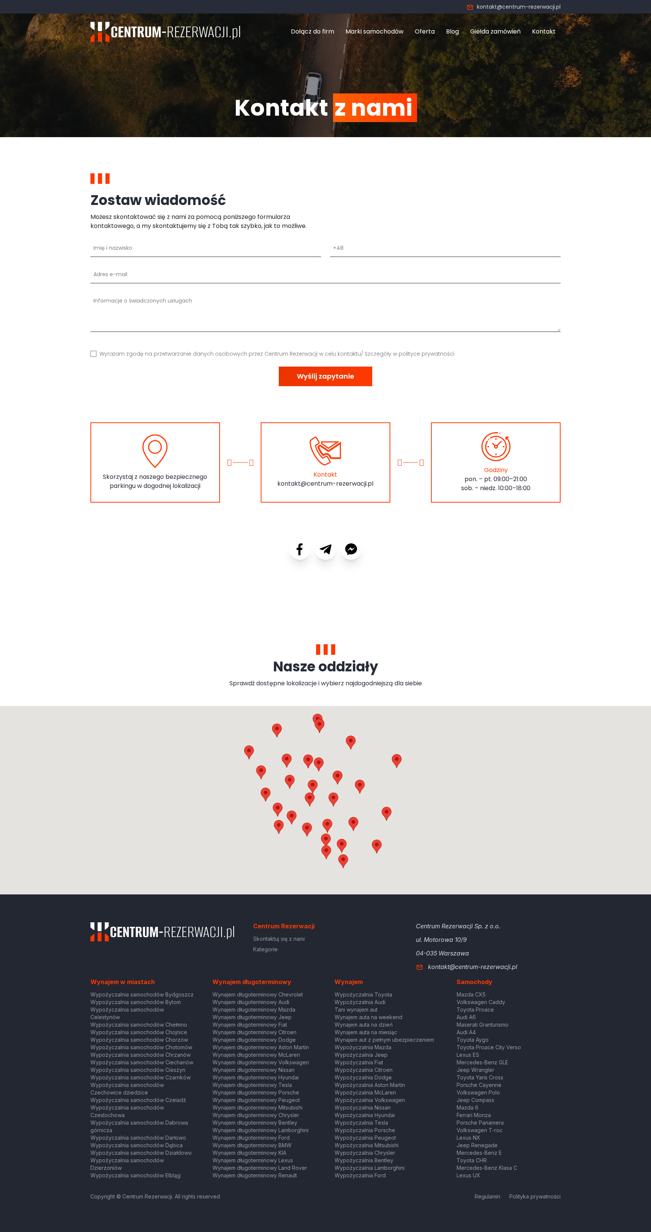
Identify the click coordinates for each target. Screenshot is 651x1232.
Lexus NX (468, 1137)
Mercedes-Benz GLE (482, 1062)
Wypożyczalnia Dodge (363, 1077)
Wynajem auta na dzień (364, 1024)
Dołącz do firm (312, 31)
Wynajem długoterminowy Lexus (252, 1160)
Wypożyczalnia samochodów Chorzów (139, 1039)
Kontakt (544, 31)
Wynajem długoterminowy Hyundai (255, 1077)
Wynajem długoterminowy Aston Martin (260, 1047)
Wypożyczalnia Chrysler (365, 1152)
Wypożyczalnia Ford (360, 1175)
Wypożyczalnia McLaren (365, 1092)
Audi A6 (466, 1017)
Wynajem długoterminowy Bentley (254, 1122)
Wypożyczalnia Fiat (359, 1062)
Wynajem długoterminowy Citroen (254, 1032)
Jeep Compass (475, 1100)
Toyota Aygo (473, 1039)
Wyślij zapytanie (325, 376)
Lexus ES (468, 1055)
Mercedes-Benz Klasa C (487, 1168)
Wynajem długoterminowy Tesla (252, 1085)
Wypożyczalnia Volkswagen (370, 1100)
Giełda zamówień (495, 31)
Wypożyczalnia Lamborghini (370, 1168)
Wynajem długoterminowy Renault (254, 1175)
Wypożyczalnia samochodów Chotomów (141, 1047)
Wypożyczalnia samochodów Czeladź (138, 1100)
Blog (452, 31)
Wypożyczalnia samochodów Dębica (136, 1145)
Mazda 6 (467, 1107)
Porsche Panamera (480, 1122)
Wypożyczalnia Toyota (363, 994)
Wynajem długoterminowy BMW (252, 1145)
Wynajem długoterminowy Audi (250, 1002)
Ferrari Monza (474, 1115)
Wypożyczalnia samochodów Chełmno (138, 1024)
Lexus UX (468, 1175)
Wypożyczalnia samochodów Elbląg (135, 1175)
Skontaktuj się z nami (279, 938)
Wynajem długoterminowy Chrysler (255, 1115)
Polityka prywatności (535, 1196)
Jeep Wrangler (475, 1070)
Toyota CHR (472, 1160)
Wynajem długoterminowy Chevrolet (257, 994)
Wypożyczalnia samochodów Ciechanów (141, 1062)
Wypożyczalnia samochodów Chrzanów (140, 1055)
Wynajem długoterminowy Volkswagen (260, 1062)
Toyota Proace (475, 1009)
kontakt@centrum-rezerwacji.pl (519, 7)
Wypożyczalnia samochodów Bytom (135, 1002)
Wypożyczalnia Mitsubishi (367, 1145)
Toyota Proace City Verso (489, 1047)
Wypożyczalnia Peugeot (365, 1137)
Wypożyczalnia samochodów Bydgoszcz (142, 994)
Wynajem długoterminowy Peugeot (256, 1100)
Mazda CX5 (471, 994)
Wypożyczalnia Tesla (361, 1122)
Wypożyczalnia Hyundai (365, 1115)
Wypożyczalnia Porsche (365, 1130)
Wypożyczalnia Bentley (364, 1160)
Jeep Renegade (477, 1145)
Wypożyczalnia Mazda (363, 1047)
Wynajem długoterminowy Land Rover (259, 1168)
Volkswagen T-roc (480, 1130)
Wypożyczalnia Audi (360, 1002)
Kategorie (265, 949)
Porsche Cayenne (479, 1085)
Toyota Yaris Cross (480, 1077)
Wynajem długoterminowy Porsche (255, 1092)
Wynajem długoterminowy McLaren (256, 1055)
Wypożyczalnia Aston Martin (370, 1085)
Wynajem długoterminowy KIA (249, 1152)
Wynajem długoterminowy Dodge (254, 1039)
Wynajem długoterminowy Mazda (253, 1009)
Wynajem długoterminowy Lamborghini (260, 1130)
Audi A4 (466, 1032)
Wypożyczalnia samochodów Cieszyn (137, 1070)
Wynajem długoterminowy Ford (251, 1137)
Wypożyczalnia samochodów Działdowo (141, 1152)
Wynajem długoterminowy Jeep (252, 1017)
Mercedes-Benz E (479, 1152)
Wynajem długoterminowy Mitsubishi (257, 1107)
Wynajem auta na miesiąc (366, 1032)
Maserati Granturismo (483, 1024)
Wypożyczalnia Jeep (361, 1055)
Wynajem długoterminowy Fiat (249, 1024)
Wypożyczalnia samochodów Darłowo (138, 1137)
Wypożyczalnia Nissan (363, 1107)
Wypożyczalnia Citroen (364, 1070)
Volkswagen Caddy (481, 1002)
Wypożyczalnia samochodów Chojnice (138, 1032)
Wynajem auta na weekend (368, 1017)
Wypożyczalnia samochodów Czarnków (140, 1077)
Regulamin (487, 1196)
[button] (360, 787)
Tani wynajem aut (356, 1009)
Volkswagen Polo (478, 1092)
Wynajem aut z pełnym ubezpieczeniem (384, 1039)
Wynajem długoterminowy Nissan (253, 1070)
